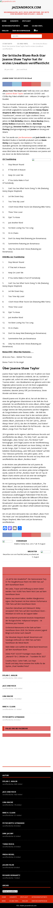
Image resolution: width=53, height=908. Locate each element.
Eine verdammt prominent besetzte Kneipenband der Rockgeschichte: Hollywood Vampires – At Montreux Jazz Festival (25, 620)
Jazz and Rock (22, 69)
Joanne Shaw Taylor (14, 93)
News (26, 26)
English (5, 31)
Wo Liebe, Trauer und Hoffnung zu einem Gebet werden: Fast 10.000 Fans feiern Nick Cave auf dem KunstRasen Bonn (26, 591)
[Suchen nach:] (26, 36)
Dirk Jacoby (7, 833)
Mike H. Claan (8, 706)
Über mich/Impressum (21, 31)
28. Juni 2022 (8, 69)
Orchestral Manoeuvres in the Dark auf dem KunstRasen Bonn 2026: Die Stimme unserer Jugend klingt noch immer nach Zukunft (26, 630)
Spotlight (26, 21)
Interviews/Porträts (11, 26)
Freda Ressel (8, 854)
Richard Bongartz (11, 875)
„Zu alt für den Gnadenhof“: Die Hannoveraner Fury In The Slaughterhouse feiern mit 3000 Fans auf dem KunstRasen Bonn (26, 582)
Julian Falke (8, 865)
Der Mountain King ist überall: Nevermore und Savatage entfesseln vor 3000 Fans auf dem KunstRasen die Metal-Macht (24, 640)
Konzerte (14, 21)
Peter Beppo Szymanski (13, 717)
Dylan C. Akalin (9, 675)
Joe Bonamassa (25, 137)
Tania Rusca (8, 844)
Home (4, 21)
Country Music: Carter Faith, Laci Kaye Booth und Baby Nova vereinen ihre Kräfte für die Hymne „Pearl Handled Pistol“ (25, 663)
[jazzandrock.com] (8, 1)
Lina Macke (7, 696)
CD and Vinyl (37, 26)
